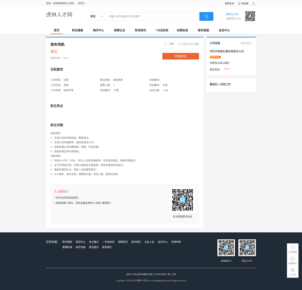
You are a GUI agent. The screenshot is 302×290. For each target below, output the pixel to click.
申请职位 (181, 56)
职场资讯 (140, 30)
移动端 (244, 3)
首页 (56, 30)
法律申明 (176, 242)
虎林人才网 (59, 14)
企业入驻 (149, 242)
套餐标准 (67, 247)
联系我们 (107, 247)
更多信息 (246, 43)
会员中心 (224, 30)
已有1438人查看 (190, 44)
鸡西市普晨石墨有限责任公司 (227, 51)
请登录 (81, 3)
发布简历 (136, 242)
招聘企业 (119, 30)
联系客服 (203, 30)
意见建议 (94, 247)
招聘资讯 (123, 242)
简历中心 (98, 30)
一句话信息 (161, 30)
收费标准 (182, 30)
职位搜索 (77, 30)
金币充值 (80, 247)
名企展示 (94, 242)
